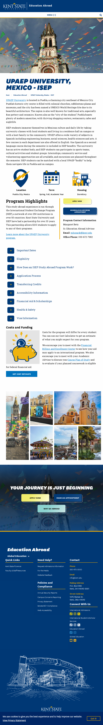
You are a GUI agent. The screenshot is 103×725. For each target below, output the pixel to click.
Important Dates (26, 250)
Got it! (94, 718)
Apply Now (35, 497)
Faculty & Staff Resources (15, 570)
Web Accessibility (45, 610)
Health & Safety (26, 309)
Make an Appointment (67, 497)
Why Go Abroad (52, 508)
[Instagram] (76, 614)
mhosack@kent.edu (81, 232)
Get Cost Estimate (22, 373)
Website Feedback (45, 574)
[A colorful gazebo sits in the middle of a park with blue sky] (41, 443)
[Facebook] (72, 614)
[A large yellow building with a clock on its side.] (77, 408)
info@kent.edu (76, 577)
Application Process (29, 275)
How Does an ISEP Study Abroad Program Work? (45, 267)
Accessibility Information (32, 292)
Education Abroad (40, 5)
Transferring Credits (29, 284)
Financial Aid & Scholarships (34, 301)
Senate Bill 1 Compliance (47, 605)
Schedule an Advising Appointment (80, 211)
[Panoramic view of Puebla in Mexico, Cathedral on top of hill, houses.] (65, 443)
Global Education (17, 556)
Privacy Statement (45, 601)
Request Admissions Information (51, 566)
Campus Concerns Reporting (49, 597)
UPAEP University (16, 100)
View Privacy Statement (14, 720)
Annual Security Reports (47, 592)
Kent (8, 95)
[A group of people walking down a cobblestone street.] (17, 425)
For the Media (43, 570)
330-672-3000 (76, 569)
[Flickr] (76, 640)
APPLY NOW (77, 201)
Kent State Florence (13, 566)
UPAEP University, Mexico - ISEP (42, 95)
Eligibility (23, 258)
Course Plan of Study (79, 359)
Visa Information (27, 318)
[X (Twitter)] (79, 614)
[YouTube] (72, 640)
